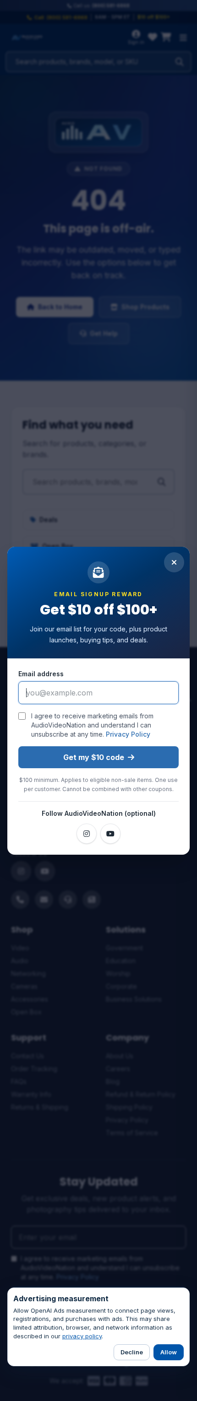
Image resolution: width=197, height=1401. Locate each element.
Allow (168, 1352)
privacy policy (82, 1336)
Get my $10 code (93, 757)
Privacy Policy (128, 734)
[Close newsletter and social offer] (174, 562)
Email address (41, 674)
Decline (131, 1352)
